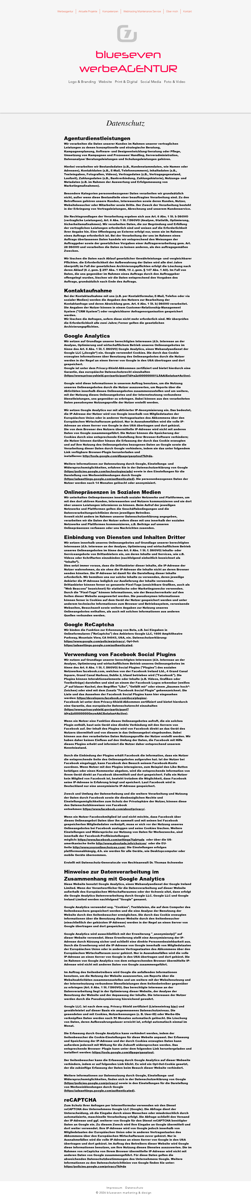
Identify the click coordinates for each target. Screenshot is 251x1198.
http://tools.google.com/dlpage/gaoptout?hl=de (117, 456)
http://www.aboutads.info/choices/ (121, 843)
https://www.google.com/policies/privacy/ (94, 641)
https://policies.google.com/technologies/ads (98, 471)
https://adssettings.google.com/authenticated (98, 645)
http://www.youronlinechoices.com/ (99, 847)
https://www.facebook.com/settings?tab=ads (111, 839)
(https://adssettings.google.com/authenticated (98, 478)
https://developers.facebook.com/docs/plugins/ (112, 698)
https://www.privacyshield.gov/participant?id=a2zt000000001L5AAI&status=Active (127, 375)
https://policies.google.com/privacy (91, 1083)
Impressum (114, 1187)
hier (174, 1006)
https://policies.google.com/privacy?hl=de (95, 1166)
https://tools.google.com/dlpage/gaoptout (123, 1052)
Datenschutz (134, 1187)
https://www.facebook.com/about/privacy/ (113, 809)
